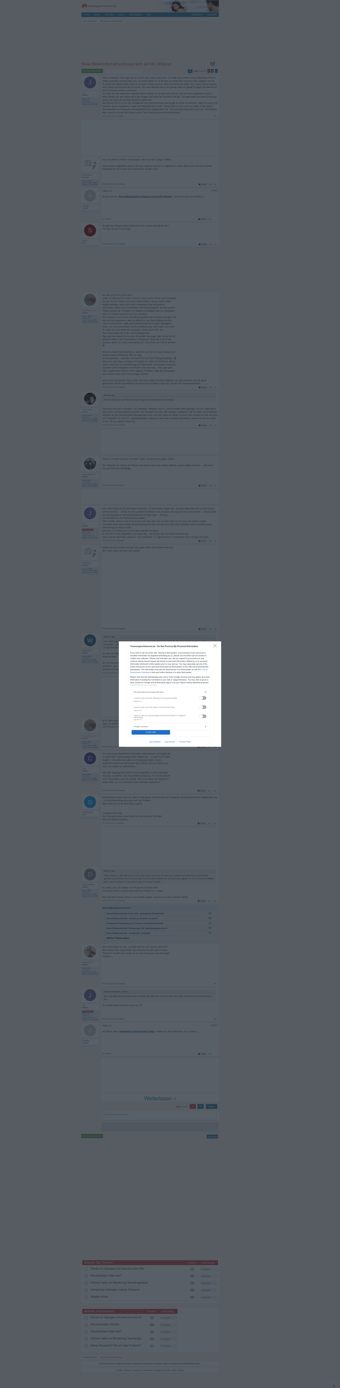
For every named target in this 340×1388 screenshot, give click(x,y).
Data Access (170, 742)
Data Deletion (155, 742)
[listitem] (170, 692)
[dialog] (170, 694)
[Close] (215, 646)
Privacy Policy (185, 742)
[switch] (202, 698)
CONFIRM (151, 732)
